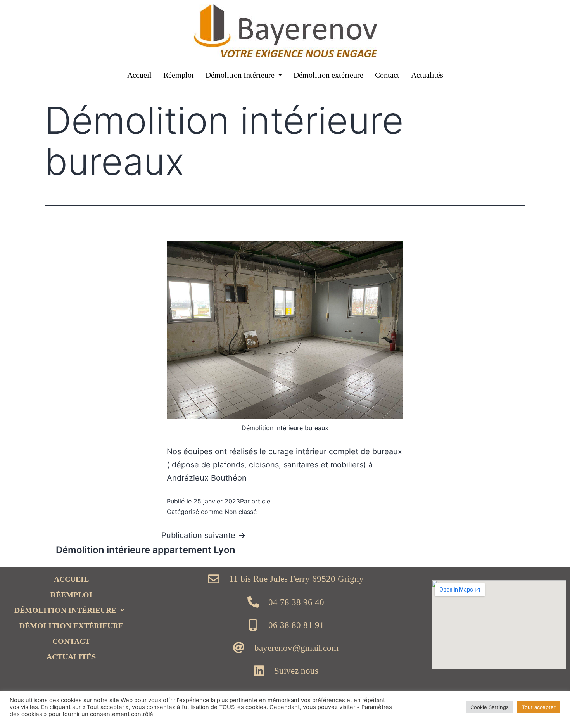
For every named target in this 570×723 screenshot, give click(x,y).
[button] (244, 75)
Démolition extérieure (328, 75)
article (261, 501)
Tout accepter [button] (539, 707)
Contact (387, 75)
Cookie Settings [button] (489, 707)
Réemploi (178, 75)
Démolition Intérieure (240, 75)
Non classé (241, 511)
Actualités (427, 75)
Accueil (139, 75)
